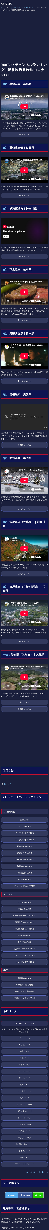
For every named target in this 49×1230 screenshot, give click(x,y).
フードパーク (24, 1078)
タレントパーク (24, 1118)
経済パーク (24, 1158)
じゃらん (8, 784)
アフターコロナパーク (24, 1164)
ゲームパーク (24, 1038)
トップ (3, 8)
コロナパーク (24, 1151)
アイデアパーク (24, 1124)
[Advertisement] (24, 35)
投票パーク (24, 1058)
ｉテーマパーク (15, 8)
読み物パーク (24, 1131)
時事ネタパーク (24, 1138)
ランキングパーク (24, 1105)
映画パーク (24, 1085)
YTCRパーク (28, 8)
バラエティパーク (24, 1111)
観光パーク (24, 1098)
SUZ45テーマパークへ (24, 1023)
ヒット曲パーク (24, 1091)
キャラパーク (24, 1065)
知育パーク (24, 1051)
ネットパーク (24, 1045)
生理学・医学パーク (24, 1144)
